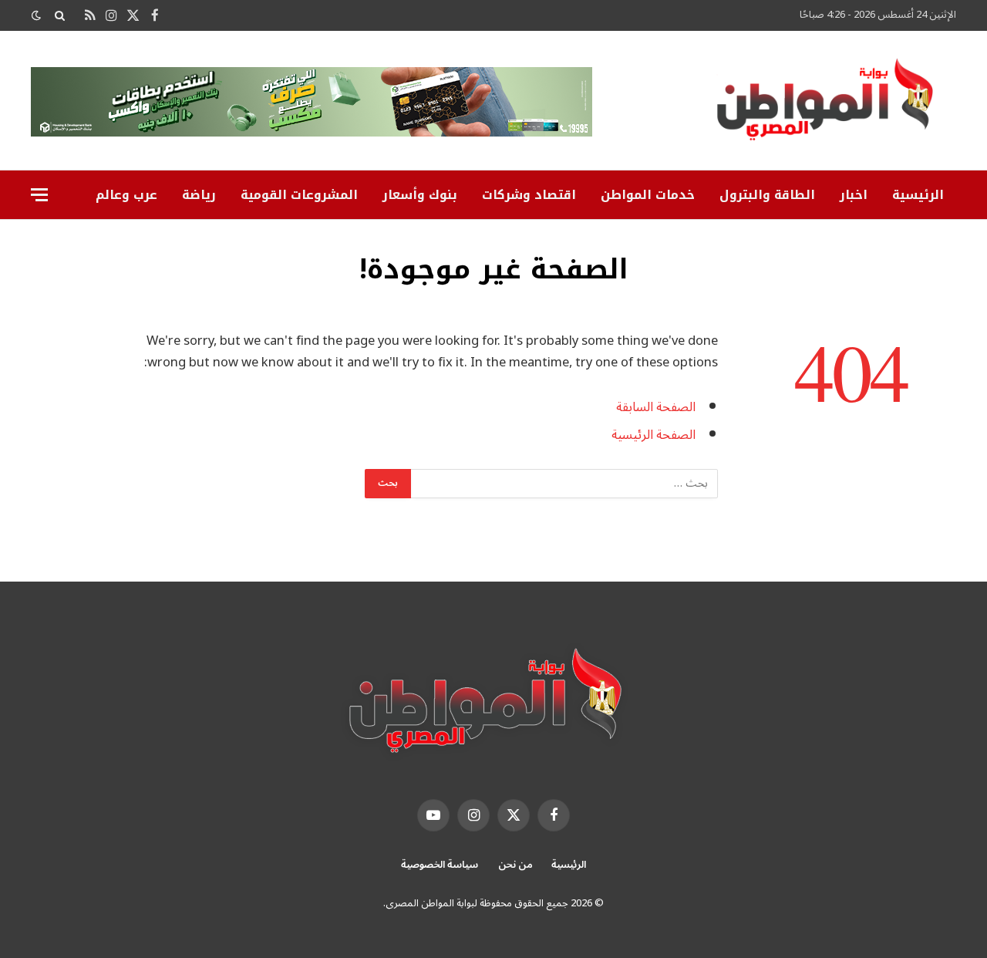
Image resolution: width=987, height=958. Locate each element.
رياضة (199, 195)
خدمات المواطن (648, 195)
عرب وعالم (126, 195)
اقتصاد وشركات (529, 195)
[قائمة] (39, 194)
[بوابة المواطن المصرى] (828, 104)
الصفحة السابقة (656, 406)
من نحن (515, 864)
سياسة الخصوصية (440, 864)
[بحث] (60, 15)
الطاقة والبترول (767, 195)
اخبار (853, 195)
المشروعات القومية (299, 195)
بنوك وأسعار (419, 195)
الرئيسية (918, 195)
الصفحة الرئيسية (653, 434)
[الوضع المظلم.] (38, 16)
